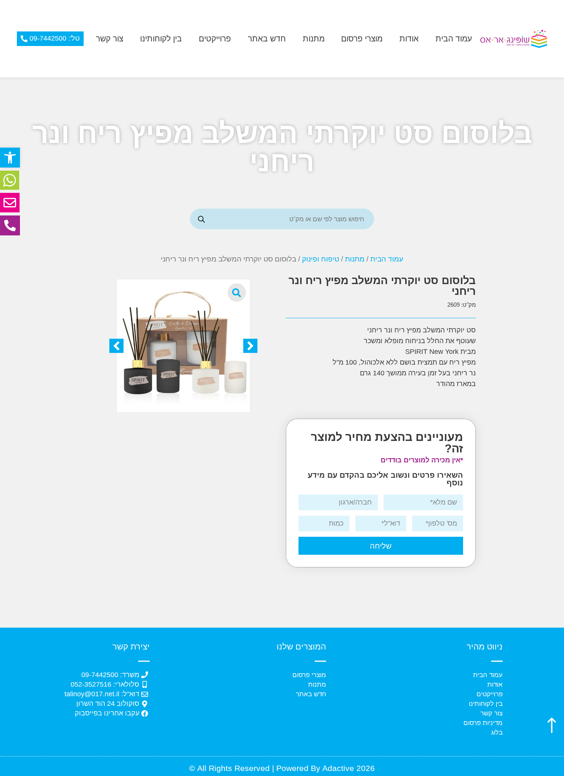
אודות (409, 38)
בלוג (497, 732)
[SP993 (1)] (183, 345)
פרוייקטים (215, 38)
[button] (10, 158)
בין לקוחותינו (161, 38)
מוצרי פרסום (362, 38)
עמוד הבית (453, 38)
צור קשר (109, 38)
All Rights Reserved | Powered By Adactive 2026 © (282, 768)
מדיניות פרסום (483, 723)
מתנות (314, 38)
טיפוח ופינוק (320, 259)
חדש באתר (267, 38)
